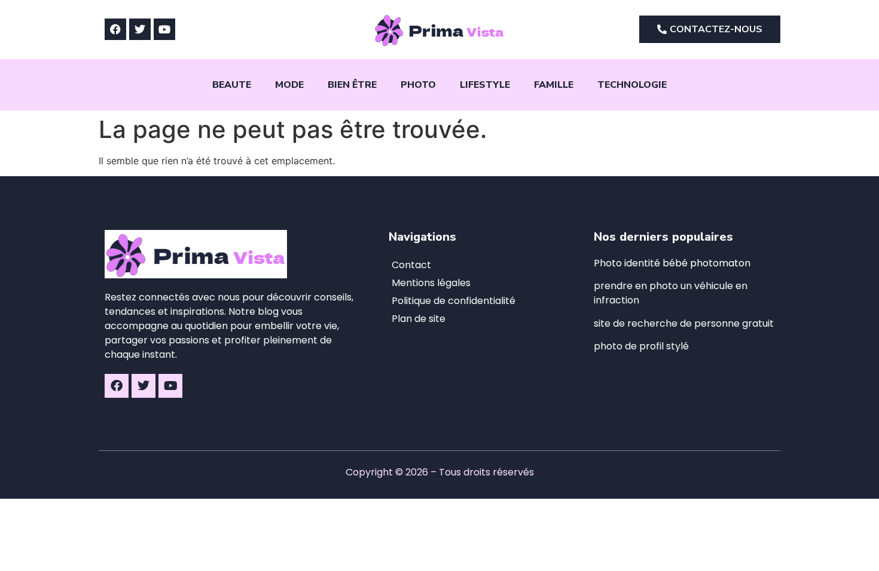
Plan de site (418, 319)
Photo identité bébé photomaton (672, 263)
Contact (411, 265)
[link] (684, 323)
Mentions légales (431, 283)
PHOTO (418, 84)
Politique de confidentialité (453, 301)
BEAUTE (231, 84)
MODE (289, 84)
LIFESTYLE (485, 84)
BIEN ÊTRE (352, 84)
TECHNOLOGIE (632, 84)
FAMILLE (553, 84)
